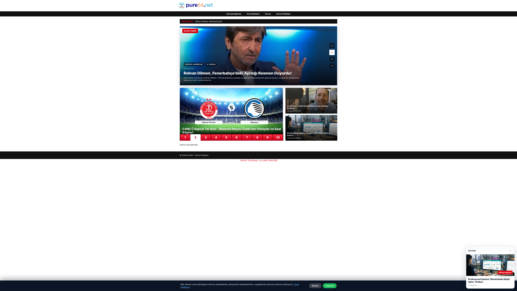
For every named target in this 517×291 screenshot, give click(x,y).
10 (278, 137)
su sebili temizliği (268, 160)
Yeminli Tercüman (249, 160)
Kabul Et (330, 286)
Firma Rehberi (253, 14)
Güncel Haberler (233, 14)
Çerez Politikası (283, 14)
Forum (268, 14)
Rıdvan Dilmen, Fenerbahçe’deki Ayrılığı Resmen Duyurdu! (220, 21)
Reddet (315, 286)
